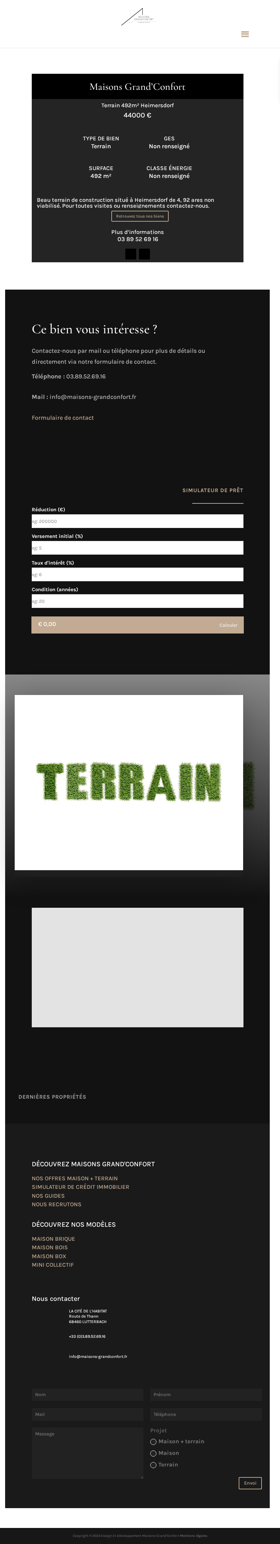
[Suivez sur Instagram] (144, 254)
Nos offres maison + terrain (75, 1178)
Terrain (168, 1464)
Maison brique (53, 1238)
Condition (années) (55, 590)
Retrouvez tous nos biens (140, 216)
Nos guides (48, 1195)
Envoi (250, 1483)
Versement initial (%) (57, 536)
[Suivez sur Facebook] (130, 254)
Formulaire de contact (63, 417)
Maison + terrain (181, 1441)
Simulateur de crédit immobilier (80, 1186)
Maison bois (50, 1247)
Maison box (49, 1256)
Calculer (228, 625)
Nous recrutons (57, 1204)
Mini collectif (53, 1264)
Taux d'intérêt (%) (53, 563)
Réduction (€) (48, 510)
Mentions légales (193, 1536)
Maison (168, 1452)
